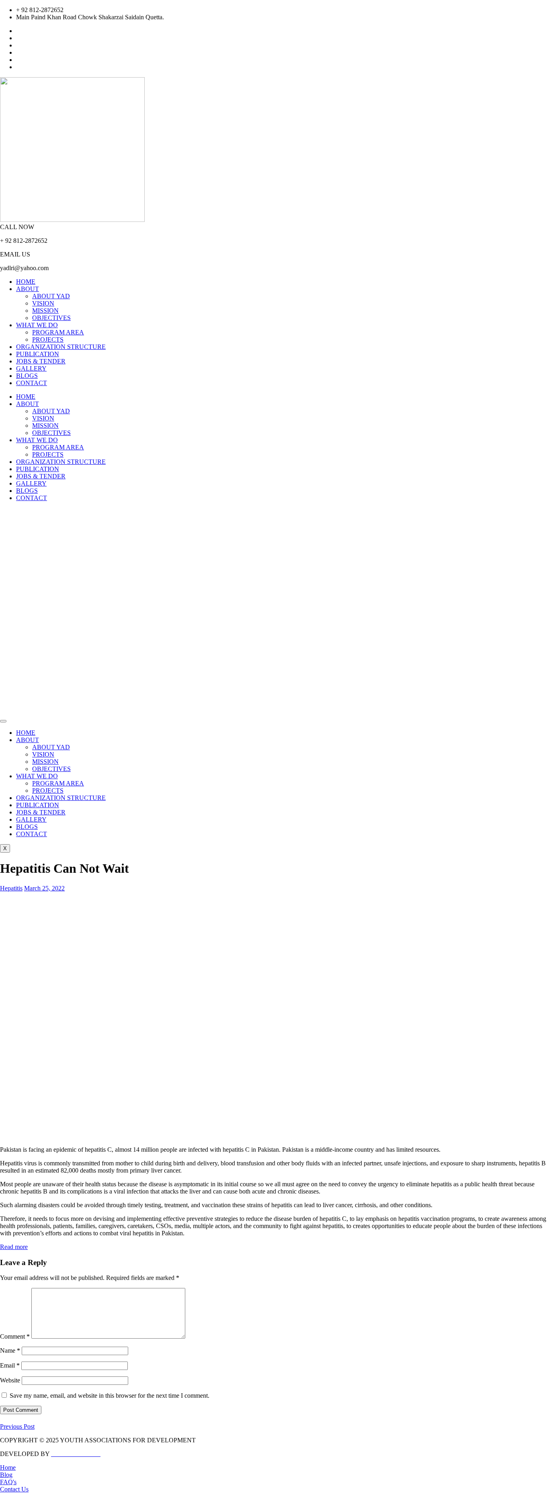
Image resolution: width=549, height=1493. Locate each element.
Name (10, 1350)
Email (10, 1365)
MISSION (45, 310)
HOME (25, 281)
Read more (14, 1246)
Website (10, 1380)
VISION (43, 303)
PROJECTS (48, 339)
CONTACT (31, 382)
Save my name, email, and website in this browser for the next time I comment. (109, 1395)
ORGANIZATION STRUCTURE (61, 346)
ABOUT (27, 288)
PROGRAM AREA (58, 332)
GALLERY (31, 368)
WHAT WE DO (37, 325)
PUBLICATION (37, 354)
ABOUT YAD (51, 296)
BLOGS (27, 375)
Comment (15, 1336)
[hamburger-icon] (3, 721)
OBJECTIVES (51, 317)
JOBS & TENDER (41, 361)
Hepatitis (11, 888)
